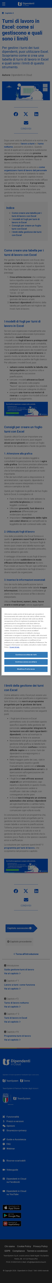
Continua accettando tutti (26, 655)
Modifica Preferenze (26, 669)
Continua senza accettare (26, 662)
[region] (26, 641)
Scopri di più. (14, 647)
